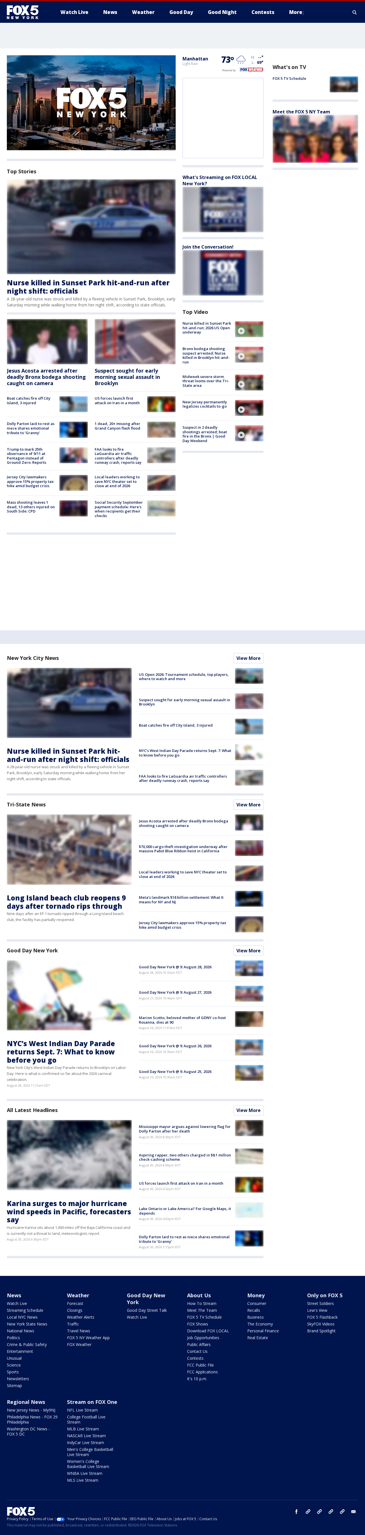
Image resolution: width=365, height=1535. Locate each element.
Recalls (253, 1310)
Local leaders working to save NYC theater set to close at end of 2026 (117, 481)
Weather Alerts (80, 1317)
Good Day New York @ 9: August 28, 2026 (175, 966)
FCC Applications (202, 1372)
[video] (249, 329)
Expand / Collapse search (354, 12)
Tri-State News (26, 804)
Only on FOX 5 (324, 1295)
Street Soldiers (320, 1303)
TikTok (319, 1511)
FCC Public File (200, 1365)
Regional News (26, 1401)
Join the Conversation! (208, 247)
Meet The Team (202, 1310)
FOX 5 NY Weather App (88, 1337)
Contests (195, 1358)
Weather (78, 1295)
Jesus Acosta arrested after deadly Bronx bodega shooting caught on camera (46, 376)
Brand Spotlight (321, 1330)
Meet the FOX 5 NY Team (301, 111)
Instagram (308, 1511)
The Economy (260, 1324)
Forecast (75, 1303)
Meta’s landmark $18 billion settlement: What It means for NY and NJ (181, 899)
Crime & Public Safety (27, 1344)
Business (255, 1317)
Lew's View (317, 1310)
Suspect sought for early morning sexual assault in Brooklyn (127, 376)
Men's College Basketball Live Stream (90, 1452)
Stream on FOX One (92, 1401)
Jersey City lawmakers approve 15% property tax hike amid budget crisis (30, 481)
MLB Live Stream (83, 1429)
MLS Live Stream (82, 1480)
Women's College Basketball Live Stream (88, 1464)
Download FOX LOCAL (208, 1330)
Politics (13, 1337)
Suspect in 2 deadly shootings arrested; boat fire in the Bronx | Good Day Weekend (204, 434)
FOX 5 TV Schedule (289, 78)
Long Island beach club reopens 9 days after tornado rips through (66, 902)
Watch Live (17, 1303)
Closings (74, 1310)
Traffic (73, 1324)
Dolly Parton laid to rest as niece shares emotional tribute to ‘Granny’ (30, 428)
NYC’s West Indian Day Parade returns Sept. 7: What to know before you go (185, 753)
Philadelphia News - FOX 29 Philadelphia (32, 1419)
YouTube (330, 1511)
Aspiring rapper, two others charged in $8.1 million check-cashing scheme (185, 1157)
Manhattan (195, 59)
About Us (199, 1295)
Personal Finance (263, 1330)
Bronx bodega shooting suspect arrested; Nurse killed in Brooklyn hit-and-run (206, 355)
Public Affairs (199, 1344)
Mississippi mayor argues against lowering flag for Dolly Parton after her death (185, 1129)
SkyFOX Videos (320, 1324)
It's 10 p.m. (197, 1378)
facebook (296, 1511)
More (295, 12)
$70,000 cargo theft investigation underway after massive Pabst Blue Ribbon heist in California (183, 849)
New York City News (33, 657)
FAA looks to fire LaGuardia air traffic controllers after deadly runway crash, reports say (118, 456)
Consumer (256, 1303)
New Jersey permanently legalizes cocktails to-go (204, 404)
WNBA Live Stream (84, 1473)
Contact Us (197, 1351)
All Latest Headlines (32, 1110)
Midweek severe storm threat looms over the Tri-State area (205, 381)
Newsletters (18, 1378)
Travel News (78, 1330)
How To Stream (201, 1303)
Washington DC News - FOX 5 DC (28, 1431)
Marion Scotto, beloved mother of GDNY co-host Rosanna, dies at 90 (182, 1020)
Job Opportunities (203, 1337)
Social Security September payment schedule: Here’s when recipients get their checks (119, 509)
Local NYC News (22, 1317)
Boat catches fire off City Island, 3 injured (28, 400)
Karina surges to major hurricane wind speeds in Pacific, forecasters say (69, 1212)
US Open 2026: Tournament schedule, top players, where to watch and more (184, 677)
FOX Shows (197, 1324)
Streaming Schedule (25, 1310)
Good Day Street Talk (147, 1310)
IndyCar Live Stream (85, 1442)
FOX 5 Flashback (322, 1317)
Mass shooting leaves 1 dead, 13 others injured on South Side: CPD (31, 507)
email (353, 1511)
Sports (13, 1372)
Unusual (14, 1358)
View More (248, 658)
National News (20, 1330)
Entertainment (20, 1351)
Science (14, 1365)
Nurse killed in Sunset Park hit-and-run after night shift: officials (88, 287)
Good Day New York (32, 950)
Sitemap (14, 1385)
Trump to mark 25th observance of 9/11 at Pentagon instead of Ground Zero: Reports (26, 456)
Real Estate (257, 1337)
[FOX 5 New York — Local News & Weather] (25, 12)
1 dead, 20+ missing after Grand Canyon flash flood (117, 426)
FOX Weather (79, 1344)
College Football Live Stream (86, 1419)
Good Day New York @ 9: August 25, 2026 (175, 1071)
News (14, 1295)
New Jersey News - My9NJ (31, 1410)
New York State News (27, 1324)
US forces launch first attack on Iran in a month (117, 400)
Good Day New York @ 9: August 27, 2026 (175, 992)
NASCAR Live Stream (86, 1435)
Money (256, 1295)
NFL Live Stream (82, 1410)
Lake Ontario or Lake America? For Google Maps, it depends (185, 1211)
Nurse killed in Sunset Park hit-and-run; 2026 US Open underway (206, 328)
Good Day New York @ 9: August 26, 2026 (175, 1045)
